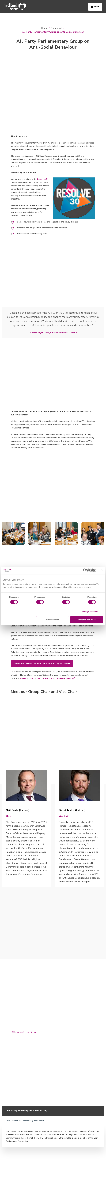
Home (44, 28)
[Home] (15, 6)
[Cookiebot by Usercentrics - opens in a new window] (85, 570)
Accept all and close (86, 620)
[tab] (53, 1111)
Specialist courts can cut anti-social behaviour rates (45, 678)
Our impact (56, 28)
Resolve (40, 179)
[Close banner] (102, 570)
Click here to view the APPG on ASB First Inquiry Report (42, 663)
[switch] (40, 602)
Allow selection (52, 620)
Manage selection (90, 611)
